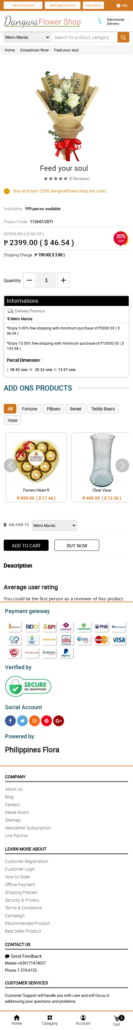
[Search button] (123, 37)
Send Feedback (26, 956)
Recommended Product (27, 923)
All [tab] (10, 409)
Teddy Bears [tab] (103, 409)
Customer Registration (26, 861)
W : (40, 369)
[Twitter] (22, 720)
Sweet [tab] (76, 409)
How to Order (17, 877)
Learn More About (25, 849)
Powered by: (20, 736)
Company (15, 777)
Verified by (18, 667)
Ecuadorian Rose (34, 49)
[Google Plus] (58, 720)
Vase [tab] (12, 420)
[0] (116, 1018)
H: (64, 369)
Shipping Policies (21, 892)
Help (125, 5)
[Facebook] (10, 720)
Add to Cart (26, 545)
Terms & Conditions (23, 908)
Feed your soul (66, 49)
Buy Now (77, 545)
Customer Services (26, 983)
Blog (9, 797)
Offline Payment (20, 884)
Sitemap (13, 820)
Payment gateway (27, 611)
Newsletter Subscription (28, 828)
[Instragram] (34, 720)
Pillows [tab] (53, 409)
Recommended (23, 5)
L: (17, 369)
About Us (14, 789)
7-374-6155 (27, 970)
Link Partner (16, 835)
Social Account (23, 707)
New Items (93, 5)
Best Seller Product (62, 5)
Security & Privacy (22, 900)
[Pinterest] (46, 720)
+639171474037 (32, 963)
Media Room (17, 812)
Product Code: (28, 221)
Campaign (15, 915)
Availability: (32, 208)
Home (10, 49)
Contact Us (17, 944)
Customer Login (20, 869)
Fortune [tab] (29, 409)
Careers (12, 804)
